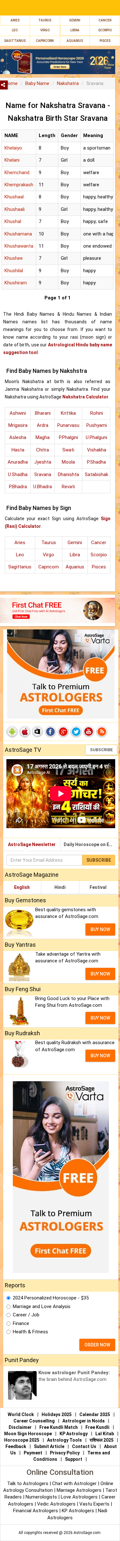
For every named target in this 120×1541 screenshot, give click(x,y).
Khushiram (15, 283)
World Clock (21, 1414)
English (22, 887)
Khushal (12, 221)
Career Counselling (34, 1420)
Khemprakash (18, 185)
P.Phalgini (68, 437)
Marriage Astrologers (80, 1490)
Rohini (96, 413)
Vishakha (96, 450)
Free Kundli (97, 1427)
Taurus (44, 20)
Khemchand (16, 172)
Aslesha (17, 437)
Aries (15, 20)
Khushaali (14, 209)
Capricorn (48, 567)
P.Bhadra (18, 486)
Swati (68, 450)
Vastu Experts (94, 1504)
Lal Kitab (104, 1433)
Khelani (12, 160)
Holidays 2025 (57, 1414)
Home (11, 83)
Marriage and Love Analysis (41, 1306)
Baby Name (37, 83)
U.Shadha (18, 474)
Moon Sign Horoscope (28, 1433)
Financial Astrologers (35, 1511)
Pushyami (96, 425)
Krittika (68, 413)
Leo (15, 30)
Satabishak (96, 474)
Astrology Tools (64, 1440)
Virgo (45, 30)
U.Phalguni (96, 437)
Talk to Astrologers (27, 1483)
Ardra (42, 425)
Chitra (42, 450)
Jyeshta (42, 462)
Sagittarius (19, 567)
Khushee (13, 258)
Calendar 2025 (94, 1414)
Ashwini (18, 413)
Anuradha (18, 462)
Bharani (43, 413)
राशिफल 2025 (102, 1440)
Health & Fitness (30, 1332)
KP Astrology (74, 1433)
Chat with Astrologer (75, 1483)
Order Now (97, 1344)
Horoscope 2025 (21, 1440)
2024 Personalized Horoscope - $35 (51, 1298)
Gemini (74, 20)
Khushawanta (18, 246)
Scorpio (105, 30)
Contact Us (84, 1446)
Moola (68, 462)
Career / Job (26, 1315)
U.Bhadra (42, 486)
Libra (74, 30)
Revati (68, 486)
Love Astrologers (79, 1497)
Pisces (99, 567)
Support (73, 1459)
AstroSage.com (87, 1532)
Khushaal (14, 197)
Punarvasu (68, 425)
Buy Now (100, 929)
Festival (98, 887)
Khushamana (18, 234)
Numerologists (42, 1497)
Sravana (42, 474)
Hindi (60, 887)
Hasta (18, 450)
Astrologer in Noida (83, 1420)
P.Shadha (96, 462)
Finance (21, 1323)
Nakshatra (68, 83)
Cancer (105, 20)
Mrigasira (18, 425)
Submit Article (49, 1446)
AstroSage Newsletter (32, 844)
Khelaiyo (13, 148)
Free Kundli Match (58, 1427)
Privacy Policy (65, 1452)
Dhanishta (68, 474)
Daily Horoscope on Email (91, 844)
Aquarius (75, 567)
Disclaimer (20, 1427)
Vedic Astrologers (56, 1504)
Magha (43, 437)
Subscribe (101, 749)
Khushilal (13, 271)
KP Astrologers (78, 1511)
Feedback (15, 1446)
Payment (33, 1452)
